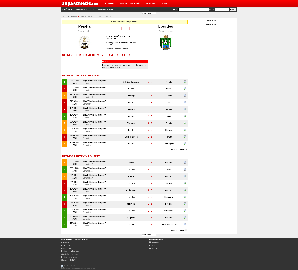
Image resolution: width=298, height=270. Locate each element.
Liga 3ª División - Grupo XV (118, 36)
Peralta (84, 26)
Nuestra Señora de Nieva (117, 49)
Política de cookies (69, 257)
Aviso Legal (66, 248)
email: (175, 10)
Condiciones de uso (69, 254)
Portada (74, 16)
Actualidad (109, 3)
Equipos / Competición (130, 3)
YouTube (155, 248)
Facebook (155, 242)
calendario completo (176, 149)
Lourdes (165, 26)
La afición (150, 3)
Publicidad (65, 245)
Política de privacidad (70, 251)
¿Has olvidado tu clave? (84, 9)
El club (164, 3)
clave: (212, 10)
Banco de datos (87, 16)
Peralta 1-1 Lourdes (103, 16)
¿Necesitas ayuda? (105, 9)
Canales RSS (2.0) (69, 260)
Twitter (154, 245)
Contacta (65, 242)
